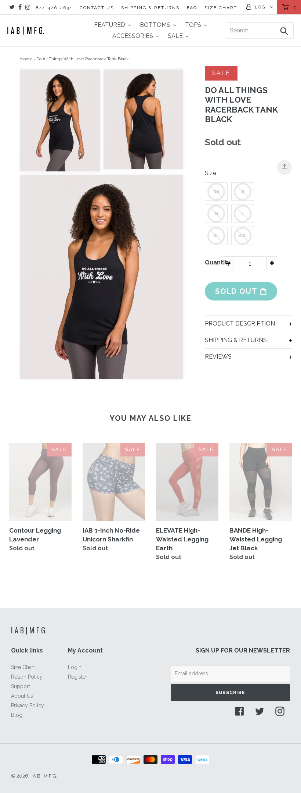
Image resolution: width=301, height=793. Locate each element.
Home (26, 58)
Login (74, 667)
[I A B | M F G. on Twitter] (12, 7)
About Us (22, 696)
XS (216, 191)
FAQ (192, 7)
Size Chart (23, 667)
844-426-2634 (54, 7)
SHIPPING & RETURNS (150, 7)
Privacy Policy (27, 705)
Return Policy (27, 677)
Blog (16, 715)
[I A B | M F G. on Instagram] (27, 7)
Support (20, 686)
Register (77, 677)
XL (216, 235)
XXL (242, 235)
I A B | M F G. (29, 630)
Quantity (214, 262)
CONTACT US (97, 7)
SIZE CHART (220, 7)
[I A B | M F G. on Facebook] (20, 7)
